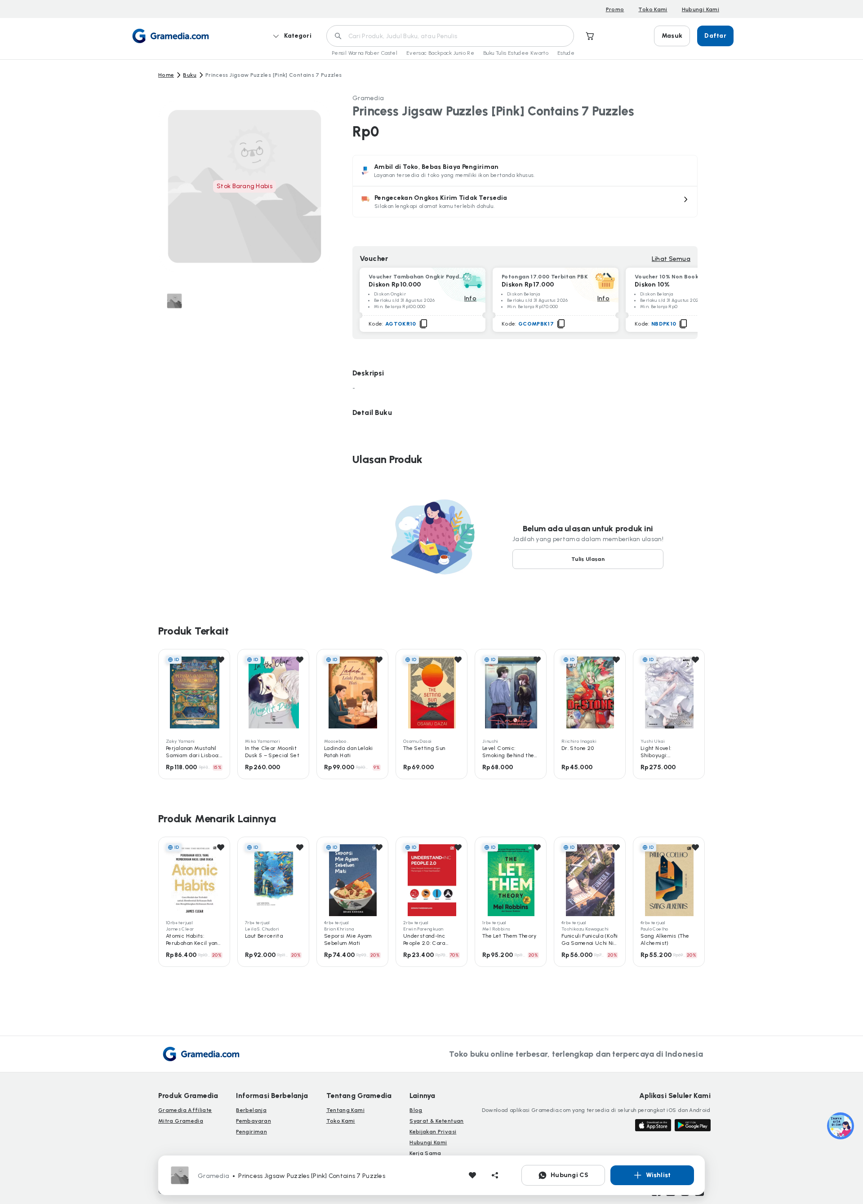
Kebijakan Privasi (432, 1132)
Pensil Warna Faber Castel (364, 53)
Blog (415, 1110)
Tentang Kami (345, 1110)
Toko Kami (652, 9)
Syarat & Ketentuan (436, 1121)
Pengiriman (251, 1132)
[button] (525, 201)
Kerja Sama (425, 1153)
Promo (615, 9)
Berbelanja (251, 1110)
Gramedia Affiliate (185, 1110)
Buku (189, 75)
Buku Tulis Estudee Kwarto (515, 53)
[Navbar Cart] (590, 36)
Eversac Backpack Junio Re (440, 53)
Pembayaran (253, 1121)
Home (166, 75)
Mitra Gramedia (180, 1121)
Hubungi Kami (700, 9)
